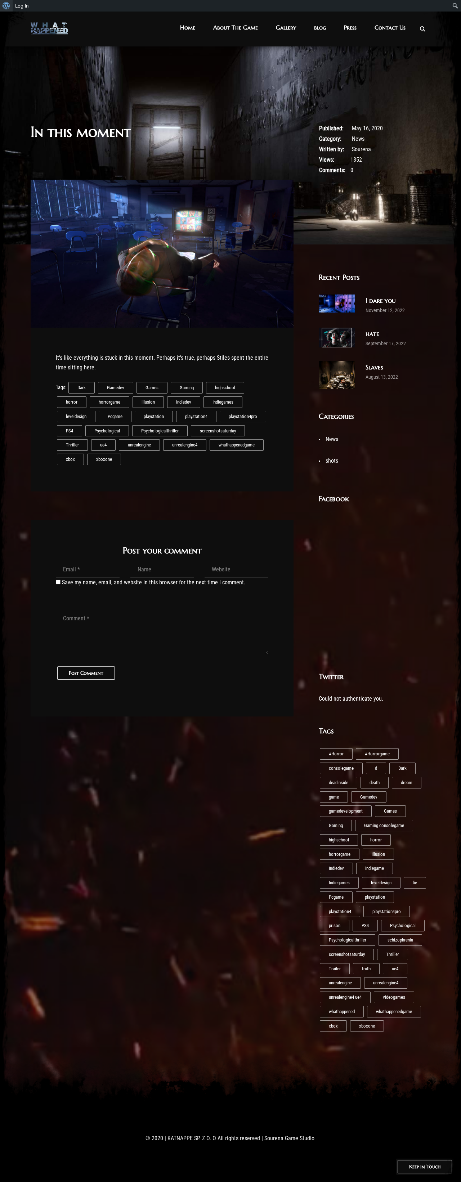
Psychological (107, 430)
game (334, 797)
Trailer (335, 968)
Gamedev (115, 387)
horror (71, 402)
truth (366, 968)
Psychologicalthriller (160, 430)
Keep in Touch (424, 1166)
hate (372, 333)
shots (332, 460)
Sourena (361, 149)
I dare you (381, 300)
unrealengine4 (184, 445)
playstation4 (196, 416)
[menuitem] (6, 6)
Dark (81, 387)
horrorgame (109, 402)
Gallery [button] (286, 27)
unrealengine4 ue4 (345, 997)
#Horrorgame (377, 753)
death (375, 782)
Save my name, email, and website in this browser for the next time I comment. (153, 582)
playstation (154, 416)
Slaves (374, 367)
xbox (70, 459)
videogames (394, 997)
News (358, 138)
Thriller (72, 445)
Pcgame (115, 416)
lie (415, 882)
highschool (225, 387)
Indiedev (183, 402)
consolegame (341, 768)
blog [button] (320, 27)
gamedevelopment (346, 811)
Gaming (187, 387)
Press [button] (350, 27)
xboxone (104, 459)
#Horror (336, 753)
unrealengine (139, 445)
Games (152, 387)
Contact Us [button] (390, 27)
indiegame (374, 868)
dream (406, 782)
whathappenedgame (237, 445)
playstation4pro (243, 416)
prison (334, 925)
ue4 (103, 445)
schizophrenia (400, 940)
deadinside (338, 782)
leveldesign (76, 416)
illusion (148, 402)
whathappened (342, 1011)
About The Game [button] (235, 27)
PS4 (69, 430)
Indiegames (222, 402)
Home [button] (187, 27)
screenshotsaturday (218, 430)
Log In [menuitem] (22, 6)
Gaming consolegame (384, 825)
